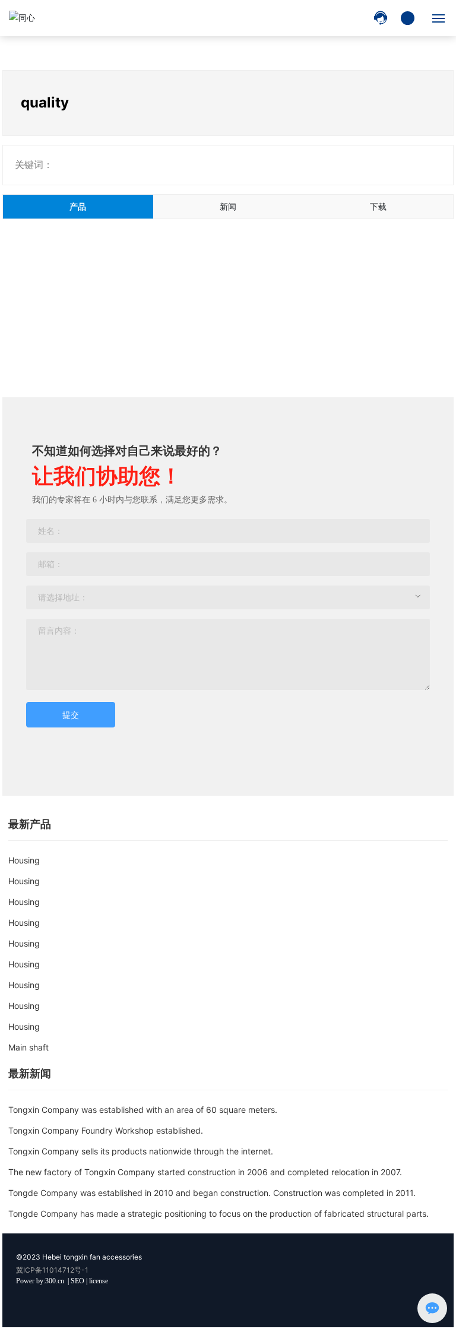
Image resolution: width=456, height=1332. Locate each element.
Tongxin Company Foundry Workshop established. (105, 1130)
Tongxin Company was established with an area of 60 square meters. (142, 1110)
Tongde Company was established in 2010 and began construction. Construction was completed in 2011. (212, 1193)
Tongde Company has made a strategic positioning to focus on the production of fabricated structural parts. (218, 1213)
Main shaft (28, 1047)
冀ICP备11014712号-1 (52, 1269)
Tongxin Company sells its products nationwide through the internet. (140, 1151)
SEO (77, 1281)
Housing (24, 860)
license (98, 1281)
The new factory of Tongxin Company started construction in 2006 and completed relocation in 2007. (205, 1172)
